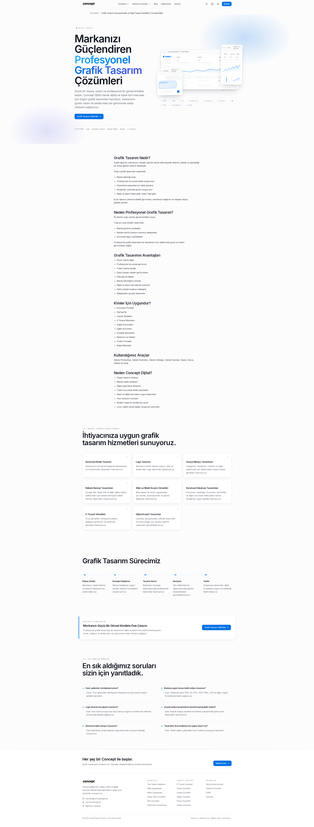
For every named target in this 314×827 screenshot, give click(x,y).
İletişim (177, 4)
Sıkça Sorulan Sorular (214, 784)
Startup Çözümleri (184, 805)
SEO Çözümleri (153, 801)
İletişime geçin (45, 823)
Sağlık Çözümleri (183, 797)
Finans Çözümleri (183, 801)
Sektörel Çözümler (140, 4)
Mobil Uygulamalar (154, 793)
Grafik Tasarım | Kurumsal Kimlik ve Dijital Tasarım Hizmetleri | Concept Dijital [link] (132, 13)
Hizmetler (122, 4)
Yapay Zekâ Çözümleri (156, 797)
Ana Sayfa (94, 13)
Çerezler (209, 797)
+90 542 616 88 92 (93, 802)
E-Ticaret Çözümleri (185, 784)
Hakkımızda (166, 4)
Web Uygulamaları (154, 788)
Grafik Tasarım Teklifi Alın (87, 116)
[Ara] (206, 4)
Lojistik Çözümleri (184, 793)
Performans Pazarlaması (157, 805)
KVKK (208, 793)
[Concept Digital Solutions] (88, 4)
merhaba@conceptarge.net (97, 799)
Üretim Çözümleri (183, 788)
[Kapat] (59, 823)
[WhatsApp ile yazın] (212, 4)
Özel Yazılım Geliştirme (156, 784)
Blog (156, 4)
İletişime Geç (221, 763)
